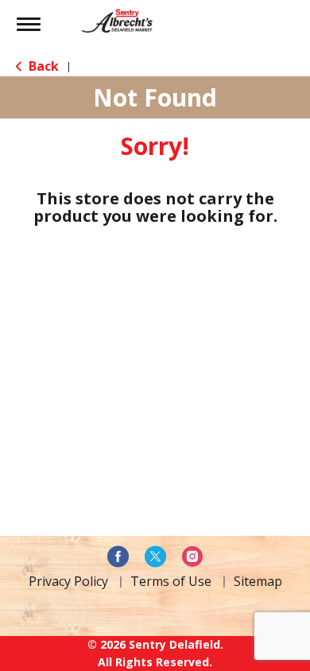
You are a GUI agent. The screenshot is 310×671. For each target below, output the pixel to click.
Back (42, 66)
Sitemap (258, 581)
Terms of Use (170, 581)
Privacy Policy (68, 581)
